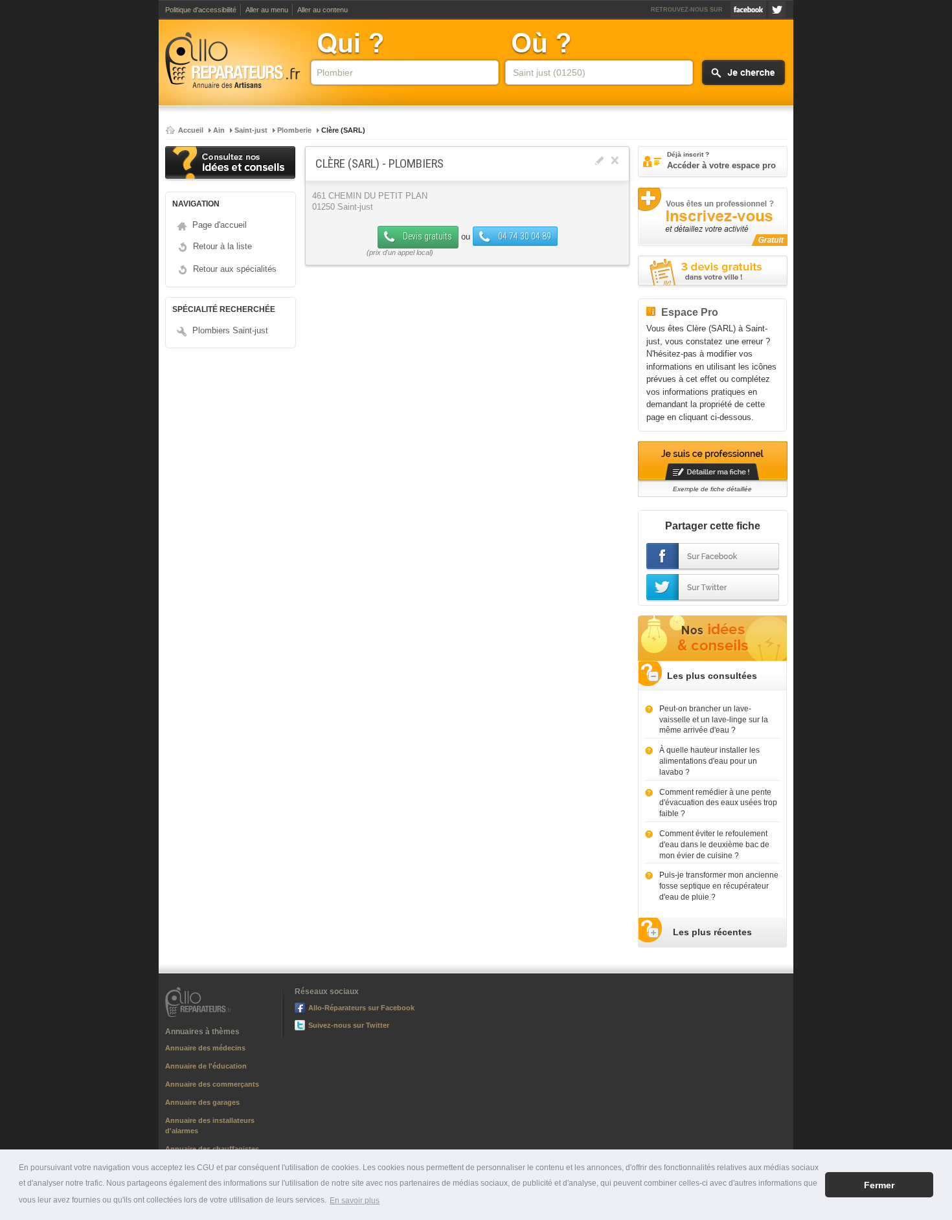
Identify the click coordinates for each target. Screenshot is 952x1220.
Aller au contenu (322, 10)
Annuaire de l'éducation (206, 1066)
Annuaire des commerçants (212, 1084)
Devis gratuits (426, 236)
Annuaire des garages (202, 1102)
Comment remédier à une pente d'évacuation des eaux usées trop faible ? (718, 803)
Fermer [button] (879, 1185)
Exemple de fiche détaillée (712, 489)
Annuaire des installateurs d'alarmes (210, 1125)
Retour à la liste (222, 246)
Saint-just (250, 130)
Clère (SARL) (343, 130)
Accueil (190, 130)
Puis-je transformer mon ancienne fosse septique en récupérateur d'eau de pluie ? (718, 886)
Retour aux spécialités (235, 269)
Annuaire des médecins (205, 1048)
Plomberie (294, 130)
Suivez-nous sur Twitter (777, 9)
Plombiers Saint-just (230, 330)
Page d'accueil (219, 225)
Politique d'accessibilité (200, 10)
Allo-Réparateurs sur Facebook (748, 9)
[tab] (712, 676)
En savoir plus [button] (355, 1200)
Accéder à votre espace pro (721, 160)
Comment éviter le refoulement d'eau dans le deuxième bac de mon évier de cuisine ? (714, 844)
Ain (219, 130)
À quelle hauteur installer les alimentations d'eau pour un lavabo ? (709, 761)
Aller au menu (266, 10)
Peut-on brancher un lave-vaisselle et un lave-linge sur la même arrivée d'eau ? (713, 719)
